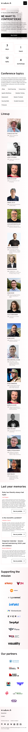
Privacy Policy (22, 727)
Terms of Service (4, 728)
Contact (3, 716)
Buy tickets (14, 35)
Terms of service (5, 720)
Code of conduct (14, 720)
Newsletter (3, 713)
